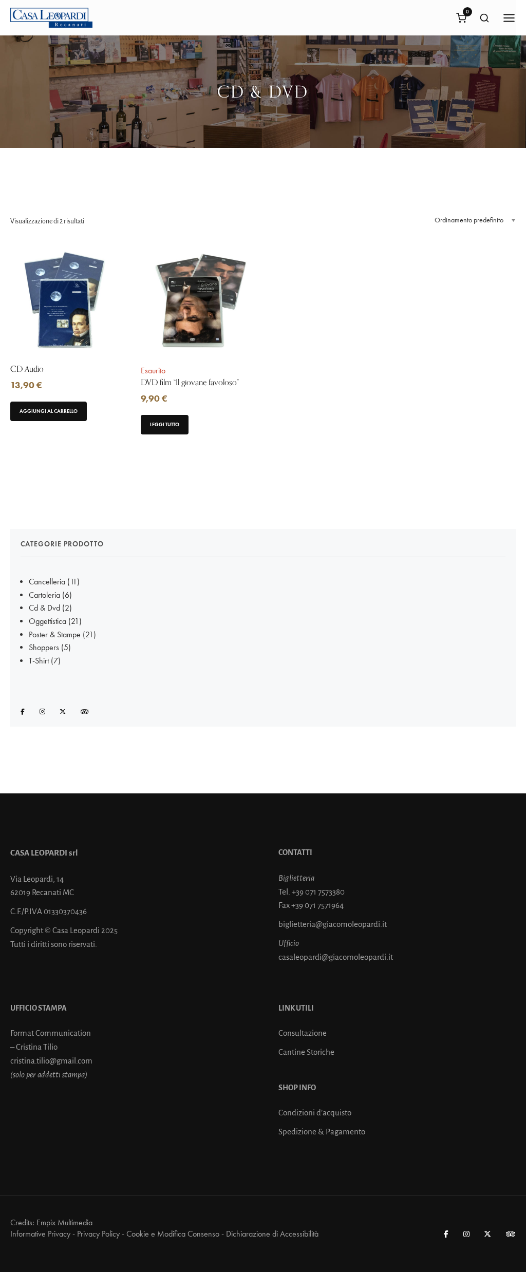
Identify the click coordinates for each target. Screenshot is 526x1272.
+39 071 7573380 (318, 891)
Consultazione (302, 1033)
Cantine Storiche (306, 1052)
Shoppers (44, 647)
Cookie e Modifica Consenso (172, 1234)
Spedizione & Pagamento (321, 1131)
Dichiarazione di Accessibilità (272, 1234)
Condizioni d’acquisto (314, 1112)
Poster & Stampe (55, 634)
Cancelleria (47, 581)
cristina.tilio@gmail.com (51, 1060)
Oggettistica (47, 621)
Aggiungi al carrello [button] (49, 411)
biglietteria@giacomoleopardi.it (332, 924)
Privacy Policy (98, 1234)
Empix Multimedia (64, 1222)
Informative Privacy (40, 1234)
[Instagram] (43, 712)
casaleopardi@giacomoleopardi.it (335, 957)
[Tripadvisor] (85, 712)
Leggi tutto (164, 424)
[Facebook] (23, 712)
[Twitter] (63, 712)
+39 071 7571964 (317, 905)
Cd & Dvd (44, 608)
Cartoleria (44, 595)
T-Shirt (39, 661)
